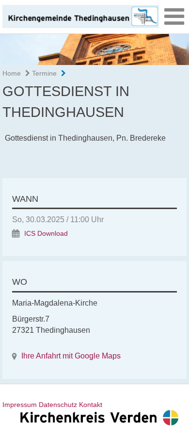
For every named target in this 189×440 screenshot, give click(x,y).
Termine (43, 73)
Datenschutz (58, 404)
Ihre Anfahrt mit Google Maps (71, 356)
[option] (94, 49)
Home (11, 73)
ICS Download (46, 233)
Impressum (19, 404)
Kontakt (90, 404)
